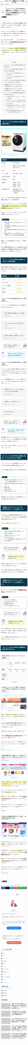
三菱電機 (4, 961)
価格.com (9, 315)
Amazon (15, 838)
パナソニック (15, 155)
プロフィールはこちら (14, 928)
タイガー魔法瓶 (5, 977)
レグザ (3, 979)
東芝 (3, 963)
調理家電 (4, 993)
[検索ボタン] (26, 1)
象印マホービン (5, 971)
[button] (3, 888)
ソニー (3, 955)
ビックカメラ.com (11, 338)
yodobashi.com (10, 328)
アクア (3, 974)
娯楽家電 (4, 995)
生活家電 (4, 881)
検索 (17, 894)
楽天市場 (15, 777)
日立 (3, 953)
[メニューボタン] (1, 1)
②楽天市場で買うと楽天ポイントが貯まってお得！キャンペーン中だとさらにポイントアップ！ (16, 107)
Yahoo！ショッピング (15, 710)
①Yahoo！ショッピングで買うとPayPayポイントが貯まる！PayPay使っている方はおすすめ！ (16, 102)
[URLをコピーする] (25, 888)
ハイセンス (4, 982)
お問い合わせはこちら (14, 942)
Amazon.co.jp (4, 873)
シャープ (4, 966)
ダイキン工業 (5, 969)
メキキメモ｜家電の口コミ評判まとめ (14, 1)
